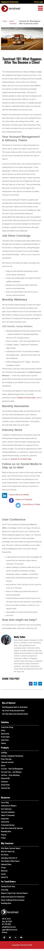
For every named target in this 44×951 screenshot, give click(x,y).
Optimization (5, 733)
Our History (4, 854)
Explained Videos (6, 864)
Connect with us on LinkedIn (19, 494)
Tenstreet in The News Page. (21, 459)
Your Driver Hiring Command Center (13, 710)
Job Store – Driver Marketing (10, 775)
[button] (31, 683)
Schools (3, 743)
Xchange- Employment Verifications (12, 756)
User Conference (6, 809)
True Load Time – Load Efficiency (11, 772)
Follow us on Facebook (24, 499)
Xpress (3, 765)
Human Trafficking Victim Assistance (12, 900)
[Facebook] (10, 937)
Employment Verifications (9, 2)
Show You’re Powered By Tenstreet (12, 828)
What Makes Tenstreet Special (10, 848)
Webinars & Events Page (26, 398)
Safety (3, 730)
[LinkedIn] (4, 937)
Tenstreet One (5, 788)
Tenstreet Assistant (7, 762)
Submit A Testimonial (8, 815)
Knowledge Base (6, 831)
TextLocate (4, 781)
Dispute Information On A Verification (13, 896)
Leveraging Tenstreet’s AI (9, 858)
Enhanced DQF (5, 778)
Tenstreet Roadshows (8, 812)
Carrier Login (38, 2)
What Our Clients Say (7, 851)
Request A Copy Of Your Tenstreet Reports (14, 893)
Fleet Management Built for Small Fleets (15, 707)
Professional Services (8, 825)
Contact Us (4, 877)
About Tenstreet (13, 22)
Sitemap (4, 932)
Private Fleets (5, 737)
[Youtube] (21, 937)
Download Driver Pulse (8, 886)
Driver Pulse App (6, 759)
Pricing (3, 867)
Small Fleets (5, 740)
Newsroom (4, 870)
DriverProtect (5, 785)
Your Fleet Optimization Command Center (15, 714)
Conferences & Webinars (8, 805)
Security (3, 834)
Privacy (3, 838)
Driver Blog (4, 890)
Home (5, 21)
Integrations (5, 818)
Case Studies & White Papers (10, 861)
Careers (3, 874)
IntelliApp (4, 752)
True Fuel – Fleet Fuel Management (12, 768)
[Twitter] (16, 937)
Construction (5, 821)
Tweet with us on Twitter (31, 504)
